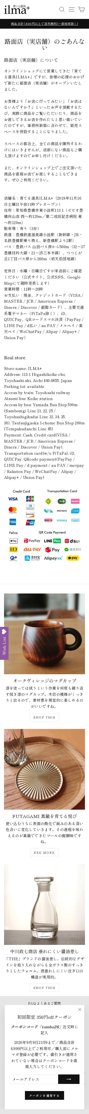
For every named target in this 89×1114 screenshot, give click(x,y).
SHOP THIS (44, 717)
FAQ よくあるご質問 (44, 1003)
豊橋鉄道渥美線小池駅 (35, 234)
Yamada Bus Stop (50, 404)
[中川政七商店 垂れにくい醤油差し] (44, 904)
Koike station (40, 398)
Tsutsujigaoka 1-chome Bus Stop (43, 423)
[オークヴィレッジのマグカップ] (44, 633)
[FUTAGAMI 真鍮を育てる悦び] (44, 769)
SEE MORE (44, 852)
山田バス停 (42, 246)
